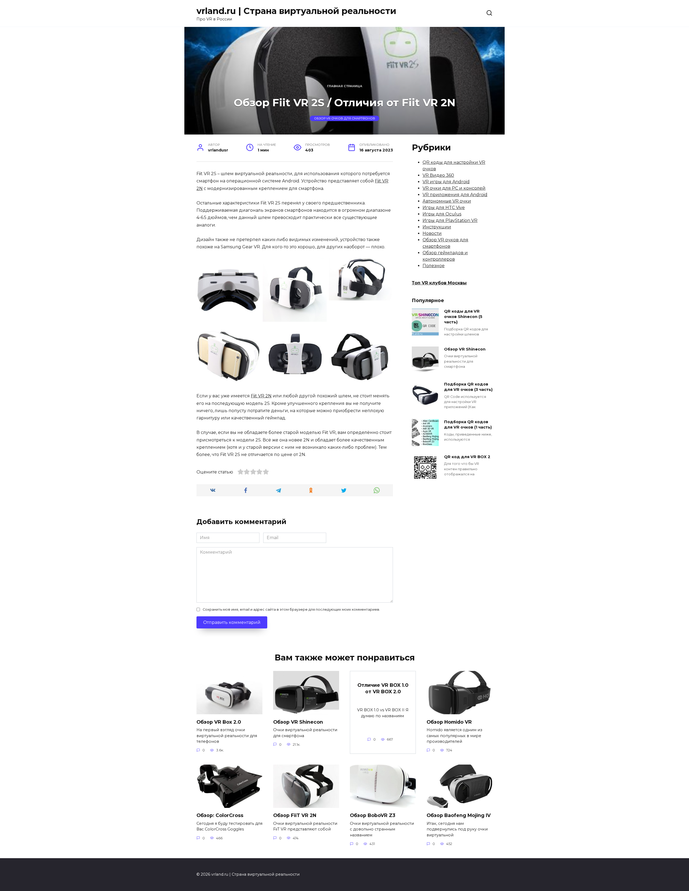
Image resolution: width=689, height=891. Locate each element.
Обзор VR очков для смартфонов (344, 118)
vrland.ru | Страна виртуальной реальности (296, 11)
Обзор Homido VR (449, 721)
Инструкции (437, 226)
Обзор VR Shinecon (465, 349)
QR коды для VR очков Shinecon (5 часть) (463, 316)
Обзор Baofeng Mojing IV (459, 815)
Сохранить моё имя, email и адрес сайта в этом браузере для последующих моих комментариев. (291, 609)
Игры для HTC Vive (444, 207)
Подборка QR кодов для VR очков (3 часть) (468, 387)
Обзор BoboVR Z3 (372, 815)
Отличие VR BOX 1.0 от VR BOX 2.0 (382, 688)
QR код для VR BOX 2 (467, 456)
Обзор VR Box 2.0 (218, 721)
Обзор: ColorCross (219, 815)
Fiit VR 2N (261, 395)
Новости (432, 233)
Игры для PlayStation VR (450, 220)
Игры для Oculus (442, 214)
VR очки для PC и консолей (454, 188)
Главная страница (344, 86)
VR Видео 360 (438, 175)
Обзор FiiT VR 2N (294, 815)
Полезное (434, 265)
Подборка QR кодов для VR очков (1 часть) (468, 424)
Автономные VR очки (447, 201)
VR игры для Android (446, 181)
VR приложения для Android (455, 194)
